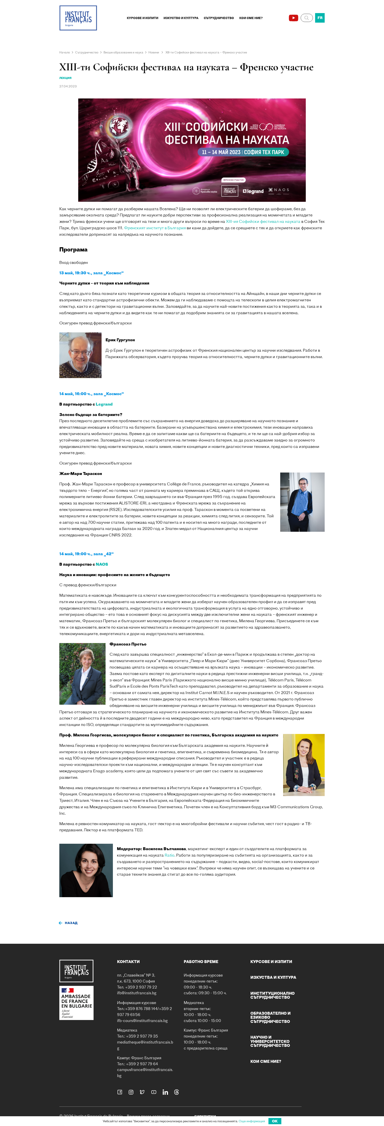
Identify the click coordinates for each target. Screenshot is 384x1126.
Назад (71, 923)
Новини (153, 52)
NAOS (102, 564)
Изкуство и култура (181, 18)
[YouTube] (293, 18)
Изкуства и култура (273, 977)
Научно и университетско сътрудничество (270, 1041)
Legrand (104, 404)
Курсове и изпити (142, 18)
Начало (64, 52)
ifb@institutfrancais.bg (136, 993)
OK (275, 1121)
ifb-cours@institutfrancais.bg (142, 1020)
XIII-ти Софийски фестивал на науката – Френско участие (206, 52)
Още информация (252, 1121)
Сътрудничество (219, 18)
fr (320, 18)
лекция (65, 78)
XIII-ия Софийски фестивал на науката (263, 221)
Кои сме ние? (251, 18)
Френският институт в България (155, 227)
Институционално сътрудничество (272, 995)
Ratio (169, 855)
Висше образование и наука (123, 52)
